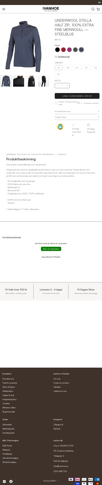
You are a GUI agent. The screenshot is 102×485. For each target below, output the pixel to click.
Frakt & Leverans (9, 383)
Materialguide (8, 428)
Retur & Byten (8, 387)
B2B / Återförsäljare (10, 440)
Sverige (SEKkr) (49, 481)
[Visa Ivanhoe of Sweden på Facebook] (10, 481)
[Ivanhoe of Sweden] (51, 9)
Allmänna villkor (9, 407)
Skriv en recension (51, 249)
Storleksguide (8, 433)
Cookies (6, 403)
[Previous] (6, 46)
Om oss (56, 378)
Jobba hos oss (60, 391)
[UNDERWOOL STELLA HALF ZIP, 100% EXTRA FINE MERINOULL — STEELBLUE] (6, 81)
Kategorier (57, 419)
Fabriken (57, 387)
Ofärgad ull (58, 424)
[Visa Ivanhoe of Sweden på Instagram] (4, 481)
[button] (93, 9)
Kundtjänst (6, 374)
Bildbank (6, 450)
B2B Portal (7, 445)
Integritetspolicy (9, 399)
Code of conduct (61, 383)
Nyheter (56, 428)
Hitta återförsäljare (10, 458)
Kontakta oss (8, 378)
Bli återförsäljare (9, 462)
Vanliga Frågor (61, 117)
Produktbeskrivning (62, 111)
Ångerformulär (8, 411)
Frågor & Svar (8, 395)
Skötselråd (7, 424)
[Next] (43, 46)
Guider (5, 419)
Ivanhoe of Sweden (61, 374)
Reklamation (7, 391)
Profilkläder (7, 454)
